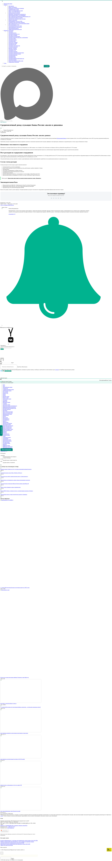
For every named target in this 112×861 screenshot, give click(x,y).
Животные (5, 401)
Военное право (6, 396)
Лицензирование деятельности (15, 27)
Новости (4, 421)
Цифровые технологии (7, 446)
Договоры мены (12, 56)
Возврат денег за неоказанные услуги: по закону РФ (11, 785)
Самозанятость (6, 433)
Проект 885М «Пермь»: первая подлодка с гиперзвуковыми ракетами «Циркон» (16, 490)
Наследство (5, 417)
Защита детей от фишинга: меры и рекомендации (10, 487)
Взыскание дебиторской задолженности (17, 14)
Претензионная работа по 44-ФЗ (16, 17)
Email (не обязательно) (22, 366)
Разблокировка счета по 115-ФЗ (15, 21)
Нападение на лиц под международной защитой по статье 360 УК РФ (15, 844)
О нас (5, 63)
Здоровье (5, 403)
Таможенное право (7, 439)
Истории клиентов (7, 409)
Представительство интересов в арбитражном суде (19, 16)
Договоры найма (12, 38)
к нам (1, 815)
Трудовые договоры (13, 35)
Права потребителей (7, 426)
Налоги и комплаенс (13, 20)
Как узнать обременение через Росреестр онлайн (10, 811)
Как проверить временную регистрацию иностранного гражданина (14, 733)
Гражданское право (7, 398)
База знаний (5, 391)
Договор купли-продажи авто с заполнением (18, 37)
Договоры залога (12, 57)
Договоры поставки (13, 43)
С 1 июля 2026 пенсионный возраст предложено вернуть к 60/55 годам (14, 587)
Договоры (11, 31)
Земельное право (6, 404)
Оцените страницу (1, 430)
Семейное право (6, 435)
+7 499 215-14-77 (11, 826)
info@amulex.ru (10, 827)
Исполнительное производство (9, 408)
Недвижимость (6, 418)
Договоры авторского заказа (15, 53)
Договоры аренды (12, 32)
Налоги (4, 416)
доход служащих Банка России (7, 205)
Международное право (8, 411)
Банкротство (5, 393)
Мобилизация (6, 415)
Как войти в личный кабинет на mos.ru (8, 703)
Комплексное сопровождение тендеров (17, 18)
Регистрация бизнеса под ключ (15, 25)
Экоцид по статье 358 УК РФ (6, 845)
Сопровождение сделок (14, 9)
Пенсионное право (7, 424)
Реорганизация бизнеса (14, 28)
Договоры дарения (13, 49)
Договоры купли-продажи (14, 36)
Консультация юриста (6, 449)
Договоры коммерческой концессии (16, 58)
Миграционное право (7, 414)
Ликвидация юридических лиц (15, 29)
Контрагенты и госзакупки (14, 13)
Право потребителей (7, 430)
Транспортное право (7, 440)
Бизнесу (5, 4)
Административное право (8, 389)
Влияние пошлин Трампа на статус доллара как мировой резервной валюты (15, 469)
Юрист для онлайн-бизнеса (14, 11)
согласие (57, 369)
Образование (5, 422)
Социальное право (7, 437)
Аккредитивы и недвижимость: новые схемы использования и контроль (15, 480)
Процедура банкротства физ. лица (16, 60)
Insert (12, 858)
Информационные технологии (9, 407)
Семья (4, 436)
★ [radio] (51, 198)
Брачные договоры (13, 48)
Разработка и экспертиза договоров (16, 8)
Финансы (5, 444)
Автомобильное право (7, 387)
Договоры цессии (12, 44)
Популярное (11, 6)
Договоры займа (12, 41)
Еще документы (2, 835)
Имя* (12, 362)
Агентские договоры (13, 42)
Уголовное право (6, 443)
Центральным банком (61, 138)
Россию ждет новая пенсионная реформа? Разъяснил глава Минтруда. (14, 677)
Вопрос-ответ (6, 397)
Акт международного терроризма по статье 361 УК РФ (12, 842)
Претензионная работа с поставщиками (17, 15)
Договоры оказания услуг (14, 34)
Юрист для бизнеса (13, 7)
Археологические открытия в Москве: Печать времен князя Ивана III (14, 483)
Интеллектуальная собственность (10, 405)
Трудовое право (6, 442)
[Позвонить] (2, 1)
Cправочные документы (14, 62)
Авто (4, 386)
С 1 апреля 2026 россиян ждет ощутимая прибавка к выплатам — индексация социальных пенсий (20, 707)
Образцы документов (7, 423)
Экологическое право (7, 447)
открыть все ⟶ (3, 451)
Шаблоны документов (8, 30)
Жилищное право (6, 402)
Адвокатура (5, 388)
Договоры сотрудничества (14, 45)
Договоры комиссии (13, 55)
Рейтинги (5, 431)
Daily (4, 384)
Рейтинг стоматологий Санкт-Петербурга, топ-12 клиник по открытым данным (17, 841)
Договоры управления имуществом (16, 52)
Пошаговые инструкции (8, 425)
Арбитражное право (7, 390)
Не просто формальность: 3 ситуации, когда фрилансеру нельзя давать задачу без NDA (19, 840)
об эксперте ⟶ (12, 214)
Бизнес (4, 394)
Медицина (5, 410)
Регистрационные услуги (14, 24)
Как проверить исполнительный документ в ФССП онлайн (12, 759)
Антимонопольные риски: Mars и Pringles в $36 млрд (11, 472)
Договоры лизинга (13, 59)
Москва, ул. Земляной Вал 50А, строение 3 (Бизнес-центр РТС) (13, 825)
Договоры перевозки (13, 46)
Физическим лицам (8, 3)
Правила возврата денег (8, 429)
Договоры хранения (13, 51)
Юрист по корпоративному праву (16, 10)
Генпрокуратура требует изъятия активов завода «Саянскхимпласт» (14, 476)
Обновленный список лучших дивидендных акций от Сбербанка (13, 494)
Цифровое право (6, 445)
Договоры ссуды (12, 50)
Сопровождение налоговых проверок (17, 22)
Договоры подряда (13, 39)
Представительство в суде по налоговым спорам (19, 23)
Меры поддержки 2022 (8, 412)
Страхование (5, 438)
